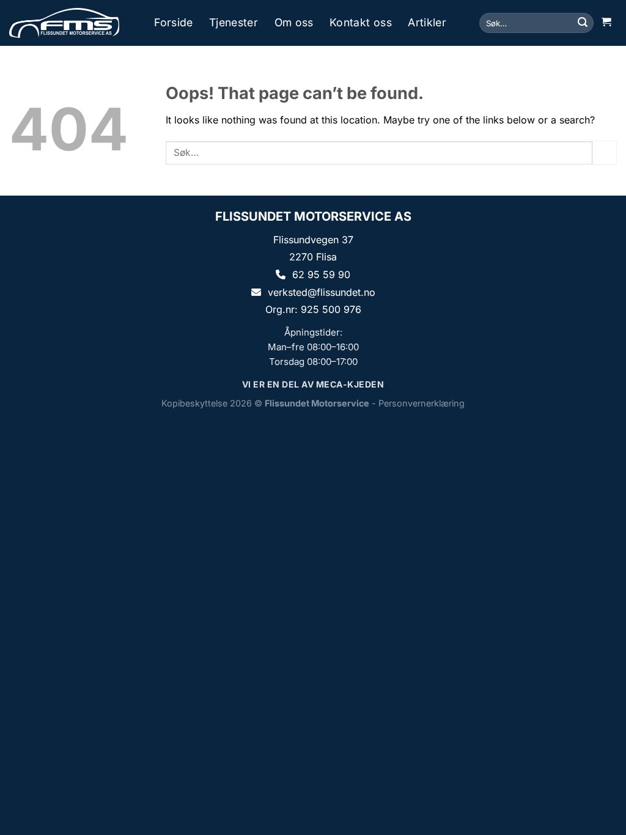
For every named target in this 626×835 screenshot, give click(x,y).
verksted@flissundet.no (321, 292)
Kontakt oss (361, 23)
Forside (173, 23)
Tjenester (233, 23)
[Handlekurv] (606, 23)
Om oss (294, 23)
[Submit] (582, 23)
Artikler (427, 23)
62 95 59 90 (321, 274)
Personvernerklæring (421, 403)
